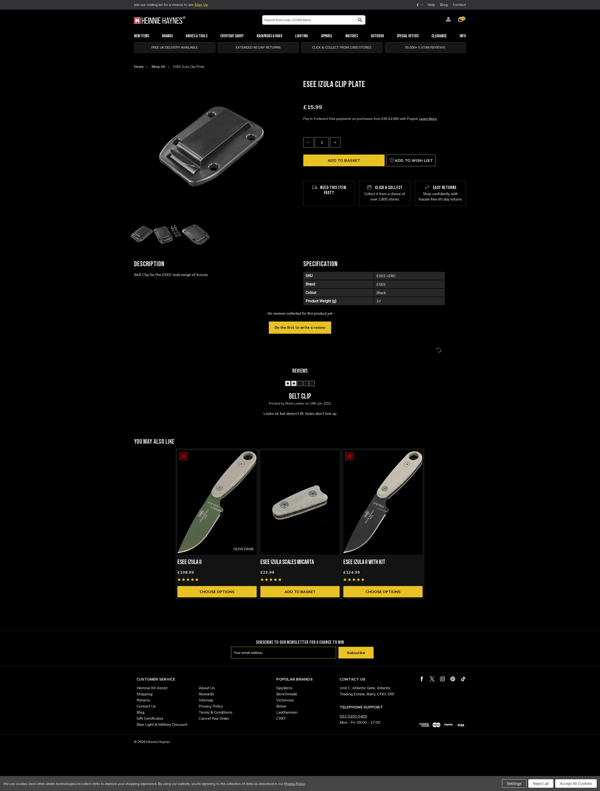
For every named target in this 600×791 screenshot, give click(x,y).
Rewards (206, 694)
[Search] (360, 20)
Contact (459, 5)
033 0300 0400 (353, 716)
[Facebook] (421, 679)
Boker (281, 706)
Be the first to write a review (300, 327)
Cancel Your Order (214, 718)
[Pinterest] (452, 679)
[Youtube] (463, 679)
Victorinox (285, 700)
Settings (514, 783)
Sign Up (201, 5)
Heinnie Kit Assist (152, 687)
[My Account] (448, 20)
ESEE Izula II (189, 562)
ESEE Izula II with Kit (364, 562)
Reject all (541, 783)
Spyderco (284, 687)
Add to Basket (300, 591)
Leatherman (286, 712)
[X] (432, 679)
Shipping (144, 694)
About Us (207, 687)
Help (431, 5)
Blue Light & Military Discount (162, 724)
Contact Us (146, 706)
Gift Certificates (150, 718)
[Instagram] (442, 679)
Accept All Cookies (576, 783)
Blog (444, 5)
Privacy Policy (211, 706)
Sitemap (206, 700)
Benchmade (286, 694)
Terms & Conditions (215, 712)
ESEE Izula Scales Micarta (287, 562)
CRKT (281, 718)
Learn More (428, 119)
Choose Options (217, 591)
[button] (300, 327)
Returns (143, 700)
